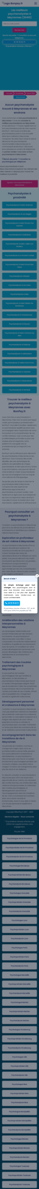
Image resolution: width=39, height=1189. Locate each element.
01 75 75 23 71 (13, 603)
